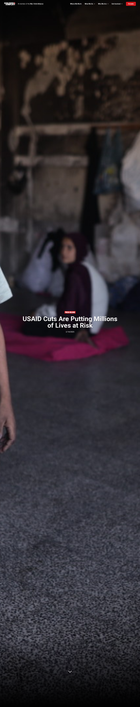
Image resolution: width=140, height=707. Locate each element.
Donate (131, 4)
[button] (89, 4)
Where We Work (75, 4)
